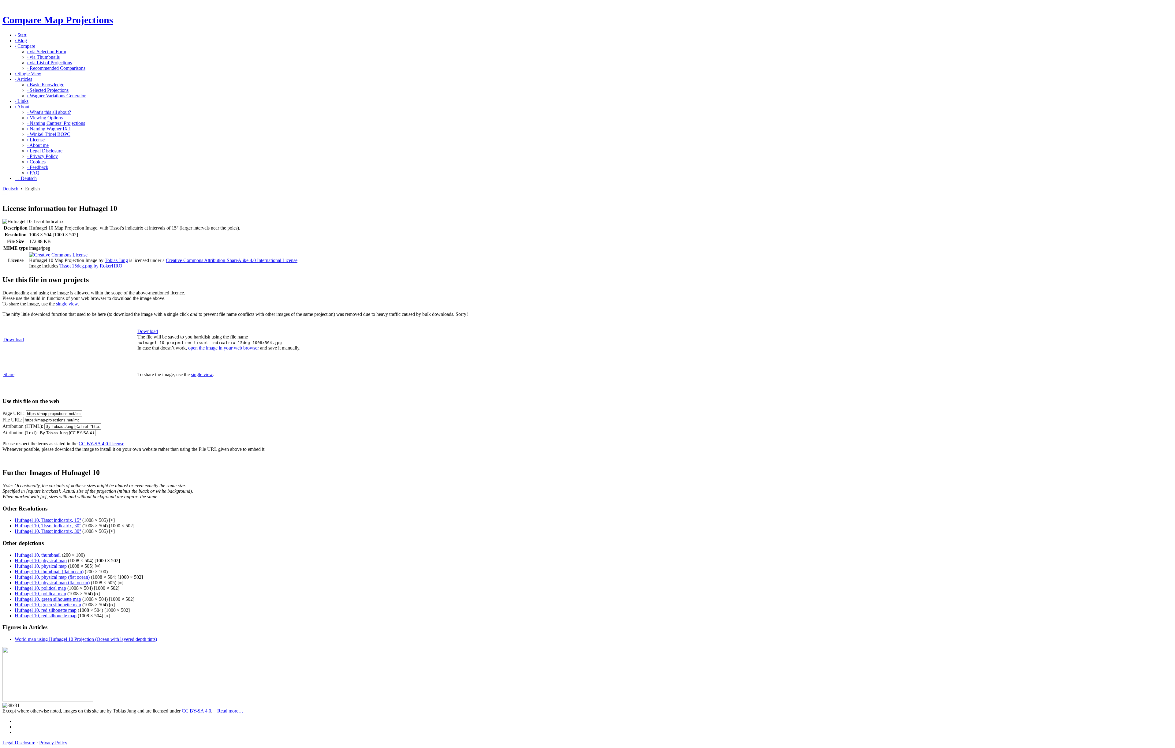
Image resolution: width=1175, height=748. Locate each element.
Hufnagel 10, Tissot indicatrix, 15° (48, 520)
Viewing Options (45, 117)
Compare (25, 46)
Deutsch (10, 188)
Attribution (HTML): (22, 426)
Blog (21, 40)
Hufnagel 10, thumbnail (38, 555)
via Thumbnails (43, 57)
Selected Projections (48, 90)
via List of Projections (49, 62)
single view (67, 303)
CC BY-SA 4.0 (196, 710)
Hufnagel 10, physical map (41, 560)
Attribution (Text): (20, 432)
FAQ (33, 172)
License (36, 139)
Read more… (230, 710)
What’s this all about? (49, 112)
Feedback (37, 167)
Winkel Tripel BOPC (48, 134)
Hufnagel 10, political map (40, 588)
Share (8, 374)
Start (20, 35)
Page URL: (13, 413)
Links (21, 101)
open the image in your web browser (223, 347)
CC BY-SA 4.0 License (101, 443)
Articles (23, 79)
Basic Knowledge (45, 84)
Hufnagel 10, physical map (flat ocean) (52, 577)
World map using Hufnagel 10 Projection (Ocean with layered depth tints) (86, 639)
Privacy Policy (42, 156)
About (22, 106)
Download (13, 339)
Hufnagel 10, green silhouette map (48, 599)
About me (38, 145)
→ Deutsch (26, 178)
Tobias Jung (116, 260)
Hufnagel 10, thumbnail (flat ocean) (49, 571)
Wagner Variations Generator (56, 95)
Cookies (36, 161)
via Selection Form (46, 51)
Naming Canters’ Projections (56, 123)
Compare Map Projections (57, 19)
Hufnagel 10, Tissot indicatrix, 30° (48, 525)
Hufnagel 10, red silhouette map (45, 610)
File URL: (12, 419)
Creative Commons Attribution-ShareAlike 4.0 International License (231, 260)
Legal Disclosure (44, 150)
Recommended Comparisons (56, 68)
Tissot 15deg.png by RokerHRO (90, 265)
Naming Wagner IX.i (48, 128)
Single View (28, 73)
